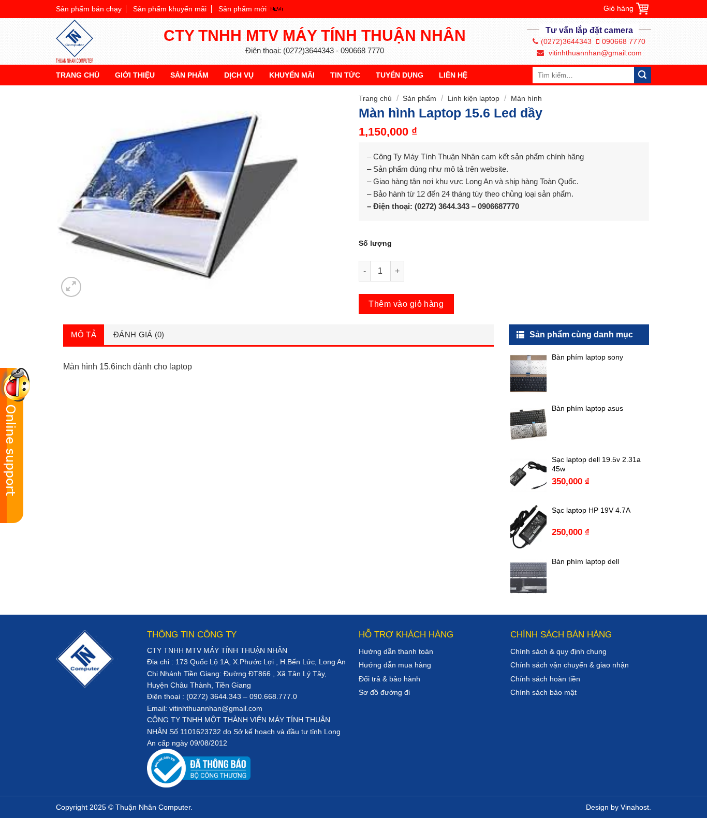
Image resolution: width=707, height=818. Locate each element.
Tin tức (345, 75)
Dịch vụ (239, 75)
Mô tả (84, 334)
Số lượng (375, 243)
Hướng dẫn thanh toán (396, 651)
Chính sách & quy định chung (558, 651)
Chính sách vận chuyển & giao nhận (569, 665)
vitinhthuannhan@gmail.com (594, 52)
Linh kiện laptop (473, 98)
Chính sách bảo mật (543, 692)
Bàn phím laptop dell (585, 561)
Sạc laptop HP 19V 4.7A (591, 510)
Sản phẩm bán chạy (89, 9)
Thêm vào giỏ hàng (406, 304)
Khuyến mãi (292, 75)
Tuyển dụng (399, 75)
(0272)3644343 (566, 41)
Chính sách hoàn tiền (545, 679)
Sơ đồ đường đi (384, 692)
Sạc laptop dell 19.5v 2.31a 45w (596, 464)
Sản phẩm (189, 75)
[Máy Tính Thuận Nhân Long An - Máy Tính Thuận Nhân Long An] (79, 41)
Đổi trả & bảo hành (389, 679)
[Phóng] (71, 287)
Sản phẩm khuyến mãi (170, 9)
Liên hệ (453, 75)
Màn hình (526, 98)
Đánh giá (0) (139, 334)
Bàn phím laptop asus (587, 408)
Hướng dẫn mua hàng (395, 665)
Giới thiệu (135, 75)
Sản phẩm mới (242, 9)
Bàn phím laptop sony (587, 357)
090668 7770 (623, 41)
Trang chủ (77, 75)
